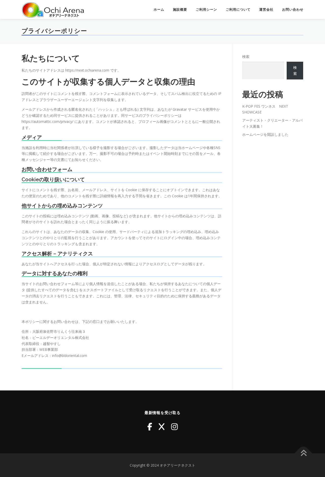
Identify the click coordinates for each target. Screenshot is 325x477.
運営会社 (266, 9)
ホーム (159, 9)
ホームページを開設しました (265, 134)
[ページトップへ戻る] (304, 453)
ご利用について (238, 9)
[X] (162, 426)
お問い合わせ (292, 9)
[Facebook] (149, 426)
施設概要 (180, 9)
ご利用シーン (206, 9)
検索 (245, 56)
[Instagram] (174, 426)
